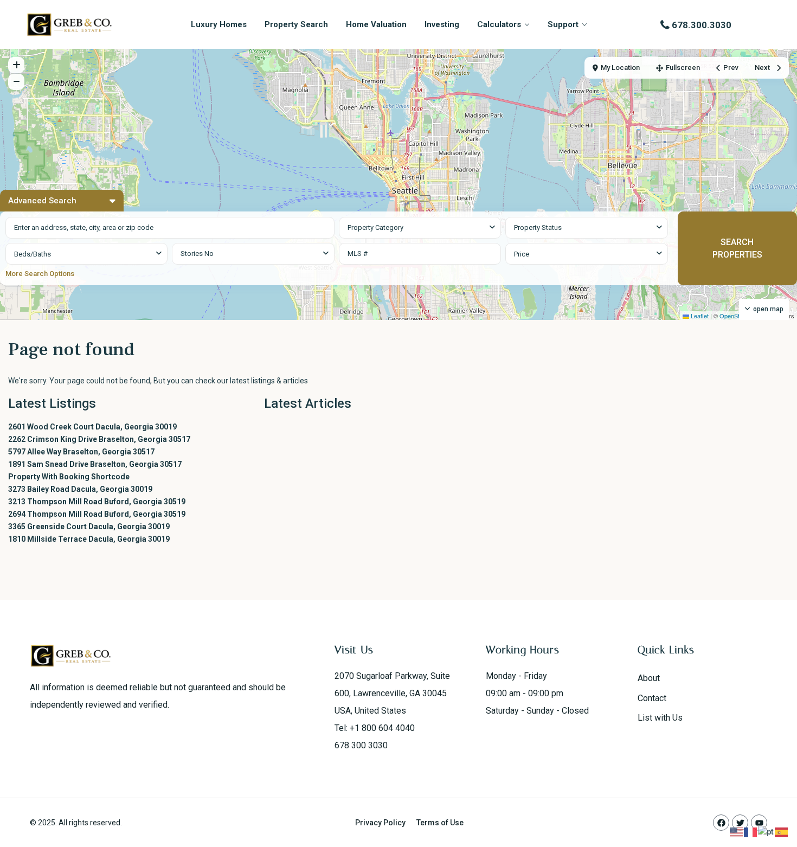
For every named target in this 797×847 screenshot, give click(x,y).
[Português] (766, 831)
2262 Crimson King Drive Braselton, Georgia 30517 (99, 439)
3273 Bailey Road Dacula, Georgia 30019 (80, 489)
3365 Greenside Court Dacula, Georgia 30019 (89, 526)
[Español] (782, 831)
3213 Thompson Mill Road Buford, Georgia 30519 (96, 501)
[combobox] (420, 228)
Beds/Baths (32, 254)
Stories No (197, 253)
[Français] (751, 831)
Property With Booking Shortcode (69, 476)
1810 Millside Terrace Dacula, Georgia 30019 (89, 539)
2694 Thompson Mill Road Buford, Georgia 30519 (96, 514)
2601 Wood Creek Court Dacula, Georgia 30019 (92, 426)
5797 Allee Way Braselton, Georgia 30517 (81, 451)
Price (521, 254)
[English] (737, 831)
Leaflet (699, 315)
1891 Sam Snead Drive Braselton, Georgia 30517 (95, 464)
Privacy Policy (380, 822)
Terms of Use (440, 822)
